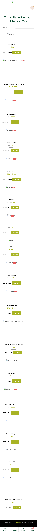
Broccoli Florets (11, 199)
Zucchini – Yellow (11, 142)
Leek (11, 246)
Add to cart (6, 122)
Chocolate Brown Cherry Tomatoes (13, 344)
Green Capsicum (11, 275)
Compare (16, 52)
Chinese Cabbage (11, 434)
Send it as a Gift (11, 462)
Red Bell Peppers (11, 171)
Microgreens (11, 44)
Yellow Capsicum (11, 373)
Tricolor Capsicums (11, 114)
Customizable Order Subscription (13, 499)
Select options (7, 52)
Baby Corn (11, 224)
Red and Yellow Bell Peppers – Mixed (14, 84)
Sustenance (18, 522)
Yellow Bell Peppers (11, 305)
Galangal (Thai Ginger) (11, 405)
